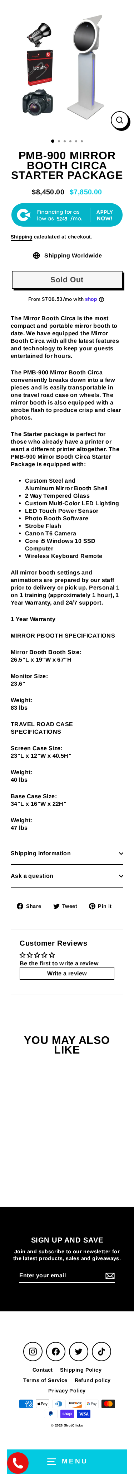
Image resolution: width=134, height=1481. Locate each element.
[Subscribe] (109, 1276)
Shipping (21, 237)
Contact (43, 1370)
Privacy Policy (67, 1391)
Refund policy (93, 1380)
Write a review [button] (67, 973)
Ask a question (32, 875)
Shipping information (41, 853)
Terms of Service (45, 1380)
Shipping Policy (80, 1370)
